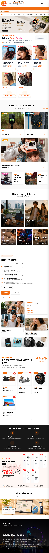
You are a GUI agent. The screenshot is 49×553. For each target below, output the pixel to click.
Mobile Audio (30, 14)
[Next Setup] (6, 512)
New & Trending (5, 14)
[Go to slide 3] (24, 30)
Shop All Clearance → (8, 476)
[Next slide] (46, 24)
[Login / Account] (47, 3)
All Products (13, 14)
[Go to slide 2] (21, 30)
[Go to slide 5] (31, 30)
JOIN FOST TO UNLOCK (9, 69)
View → (20, 134)
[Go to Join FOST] (24, 24)
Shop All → (45, 108)
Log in (9, 297)
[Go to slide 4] (27, 30)
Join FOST (5, 292)
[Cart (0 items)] (44, 3)
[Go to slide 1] (17, 30)
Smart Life (42, 14)
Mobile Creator (21, 14)
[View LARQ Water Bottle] (41, 507)
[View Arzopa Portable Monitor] (21, 504)
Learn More (16, 292)
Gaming (37, 14)
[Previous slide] (2, 24)
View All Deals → (43, 361)
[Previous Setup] (4, 512)
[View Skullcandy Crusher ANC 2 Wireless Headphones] (35, 509)
